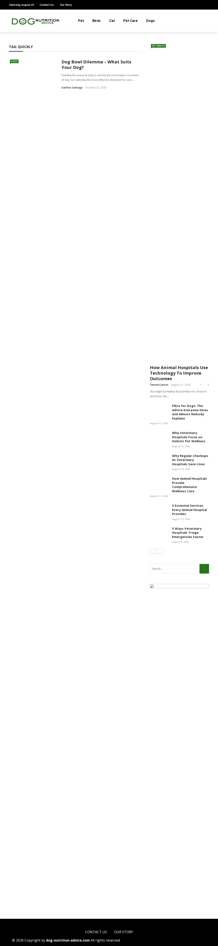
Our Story (66, 4)
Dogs (150, 21)
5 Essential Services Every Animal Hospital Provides (189, 509)
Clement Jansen (159, 385)
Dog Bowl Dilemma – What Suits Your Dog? (96, 64)
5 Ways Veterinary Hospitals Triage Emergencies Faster (188, 532)
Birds (96, 21)
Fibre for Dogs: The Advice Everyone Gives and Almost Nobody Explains (190, 412)
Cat (112, 21)
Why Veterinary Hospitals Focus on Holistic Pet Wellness (188, 437)
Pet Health (158, 45)
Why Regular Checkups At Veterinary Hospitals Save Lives (190, 460)
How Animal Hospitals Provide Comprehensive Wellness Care (189, 484)
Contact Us (47, 4)
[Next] (160, 551)
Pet (81, 21)
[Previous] (153, 551)
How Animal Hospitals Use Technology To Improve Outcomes (179, 373)
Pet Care (130, 21)
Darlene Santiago (72, 87)
